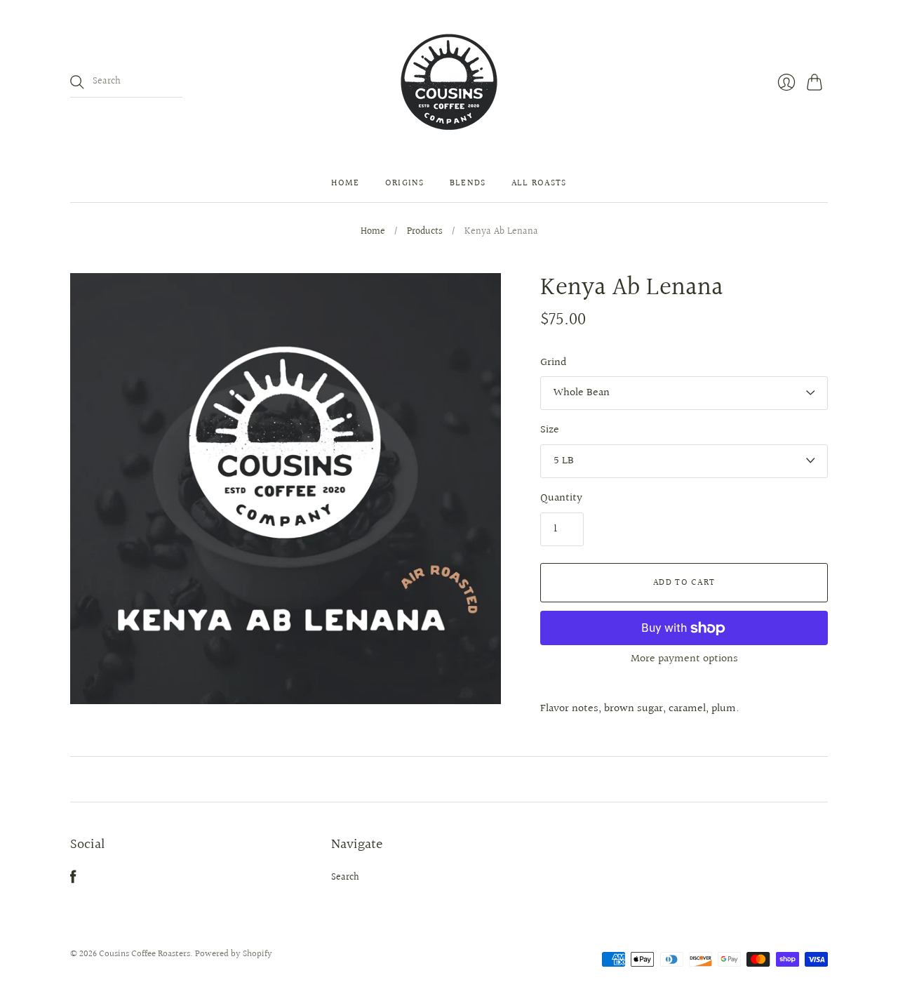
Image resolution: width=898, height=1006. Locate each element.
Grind (553, 363)
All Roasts (539, 183)
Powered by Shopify (233, 954)
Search (345, 877)
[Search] (77, 82)
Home (345, 183)
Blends (468, 183)
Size (549, 430)
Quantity (561, 498)
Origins (404, 183)
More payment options (684, 659)
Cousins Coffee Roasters (144, 954)
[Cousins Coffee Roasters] (449, 82)
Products (425, 232)
